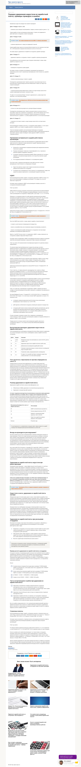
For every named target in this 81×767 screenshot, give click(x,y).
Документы (57, 38)
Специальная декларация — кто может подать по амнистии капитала (64, 37)
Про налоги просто (15, 2)
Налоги (10, 7)
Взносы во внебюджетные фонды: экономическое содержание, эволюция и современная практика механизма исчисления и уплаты (64, 42)
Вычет (62, 20)
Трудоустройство (19, 7)
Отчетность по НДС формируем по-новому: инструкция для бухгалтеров (63, 54)
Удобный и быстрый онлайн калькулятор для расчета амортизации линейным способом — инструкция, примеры (66, 25)
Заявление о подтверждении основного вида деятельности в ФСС (65, 18)
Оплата (62, 28)
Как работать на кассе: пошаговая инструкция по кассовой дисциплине (66, 31)
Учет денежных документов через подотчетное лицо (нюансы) (65, 49)
